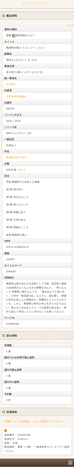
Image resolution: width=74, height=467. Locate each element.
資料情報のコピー (25, 35)
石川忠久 (11, 84)
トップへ (70, 463)
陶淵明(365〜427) (16, 157)
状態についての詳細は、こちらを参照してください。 (35, 421)
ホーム (4, 4)
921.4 (22, 169)
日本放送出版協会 (16, 96)
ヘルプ (70, 25)
